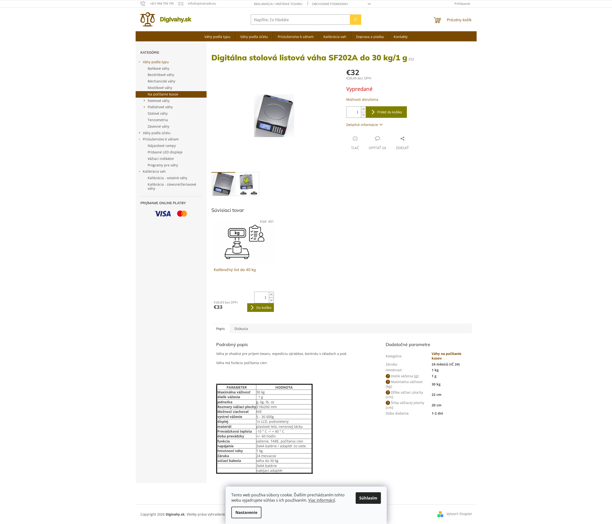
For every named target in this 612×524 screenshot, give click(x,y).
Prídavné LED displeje (165, 152)
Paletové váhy (159, 100)
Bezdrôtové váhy (161, 74)
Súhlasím (368, 498)
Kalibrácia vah (154, 171)
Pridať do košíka (389, 112)
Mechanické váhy (161, 81)
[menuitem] (217, 36)
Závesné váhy (158, 126)
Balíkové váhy (158, 68)
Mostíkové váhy (160, 87)
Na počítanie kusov (163, 94)
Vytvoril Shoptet (459, 513)
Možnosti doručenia (362, 99)
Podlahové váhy (160, 107)
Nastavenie (246, 512)
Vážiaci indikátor (161, 158)
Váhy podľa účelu (156, 133)
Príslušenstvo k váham (161, 139)
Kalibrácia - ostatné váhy (167, 178)
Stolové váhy (158, 113)
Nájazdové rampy (162, 145)
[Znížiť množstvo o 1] (363, 115)
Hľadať (355, 19)
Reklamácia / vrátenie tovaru (278, 4)
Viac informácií (321, 500)
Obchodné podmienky (330, 4)
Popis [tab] (220, 328)
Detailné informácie (362, 124)
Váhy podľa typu (156, 62)
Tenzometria (158, 120)
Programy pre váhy (163, 165)
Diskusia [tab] (241, 328)
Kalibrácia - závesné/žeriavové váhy (172, 186)
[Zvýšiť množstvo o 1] (363, 109)
